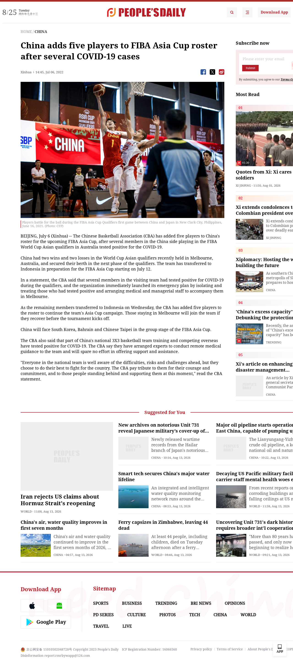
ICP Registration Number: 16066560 (149, 649)
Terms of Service (230, 649)
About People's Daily (263, 649)
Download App (274, 12)
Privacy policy (201, 649)
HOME (26, 32)
